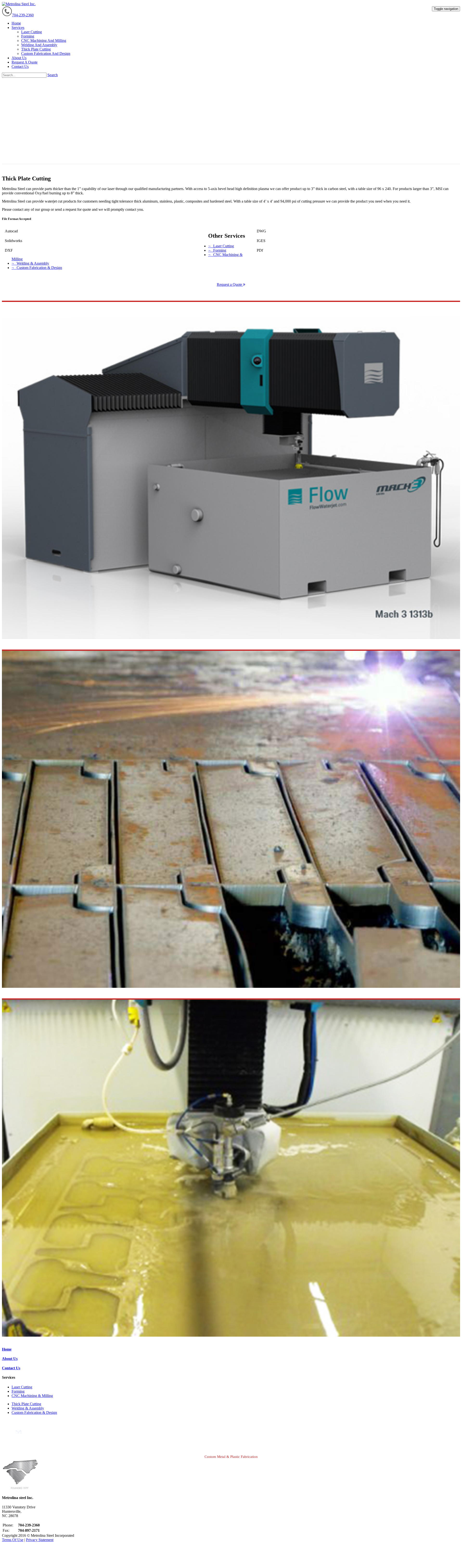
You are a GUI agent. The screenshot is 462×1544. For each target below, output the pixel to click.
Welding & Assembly (28, 1408)
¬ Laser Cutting (221, 246)
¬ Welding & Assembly (30, 263)
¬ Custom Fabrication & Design (37, 268)
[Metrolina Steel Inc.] (19, 4)
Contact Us (11, 1368)
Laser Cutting (22, 1387)
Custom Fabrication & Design (34, 1412)
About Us (10, 1359)
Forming (18, 1391)
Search (52, 75)
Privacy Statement (39, 1540)
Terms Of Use (12, 1540)
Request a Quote (230, 284)
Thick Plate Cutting (26, 1404)
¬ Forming (217, 250)
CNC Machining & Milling (32, 1396)
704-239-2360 (23, 15)
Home (7, 1349)
